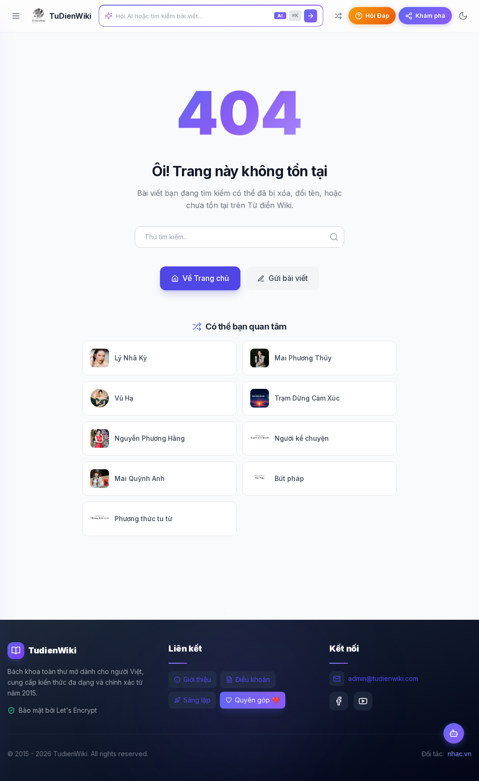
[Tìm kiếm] (310, 15)
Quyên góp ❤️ (257, 700)
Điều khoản (252, 679)
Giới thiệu (197, 679)
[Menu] (15, 15)
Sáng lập (196, 700)
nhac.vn (460, 754)
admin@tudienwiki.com (383, 678)
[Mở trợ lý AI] (453, 733)
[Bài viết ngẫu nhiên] (338, 15)
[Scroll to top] (453, 765)
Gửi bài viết (288, 278)
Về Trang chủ (205, 278)
